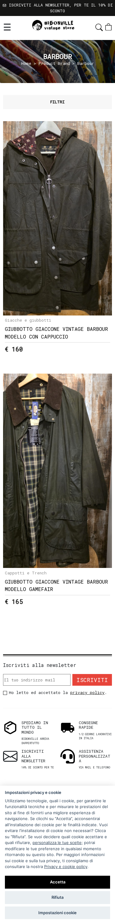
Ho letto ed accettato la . (58, 692)
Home (26, 63)
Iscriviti (92, 680)
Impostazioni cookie (57, 912)
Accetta (57, 881)
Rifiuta (57, 897)
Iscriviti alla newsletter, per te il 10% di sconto (59, 8)
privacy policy (87, 692)
